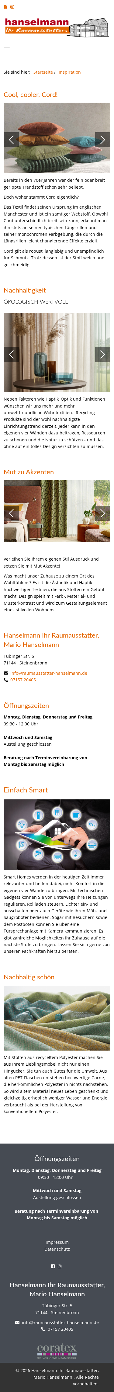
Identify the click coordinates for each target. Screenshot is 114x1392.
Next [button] (102, 139)
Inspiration (70, 72)
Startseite (43, 72)
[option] (57, 140)
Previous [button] (11, 139)
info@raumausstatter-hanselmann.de (48, 673)
